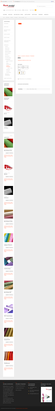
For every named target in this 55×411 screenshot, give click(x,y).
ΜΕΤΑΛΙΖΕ (10, 14)
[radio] (20, 67)
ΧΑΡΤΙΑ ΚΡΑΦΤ (27, 14)
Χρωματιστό (7, 363)
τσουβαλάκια (8, 58)
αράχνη (5, 244)
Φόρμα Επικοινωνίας (20, 386)
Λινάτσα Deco (7, 268)
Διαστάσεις (20, 64)
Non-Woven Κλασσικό (9, 150)
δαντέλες (7, 48)
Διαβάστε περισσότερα (9, 153)
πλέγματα (7, 56)
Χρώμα (19, 70)
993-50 (5, 174)
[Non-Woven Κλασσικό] (8, 92)
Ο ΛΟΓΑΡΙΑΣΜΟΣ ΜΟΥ (9, 10)
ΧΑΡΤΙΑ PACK (34, 14)
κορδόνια (7, 49)
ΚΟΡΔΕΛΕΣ (46, 14)
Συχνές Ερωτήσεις (20, 388)
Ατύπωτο (6, 198)
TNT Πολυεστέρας (8, 316)
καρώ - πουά (10, 68)
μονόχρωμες (8, 51)
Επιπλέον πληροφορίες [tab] (23, 84)
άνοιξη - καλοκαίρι (21, 17)
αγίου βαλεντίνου (8, 64)
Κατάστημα (7, 17)
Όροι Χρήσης (18, 390)
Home (4, 17)
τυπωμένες (16, 17)
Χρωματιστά (7, 339)
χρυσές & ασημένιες (7, 74)
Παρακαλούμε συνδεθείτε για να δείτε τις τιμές (24, 60)
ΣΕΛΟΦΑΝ (5, 14)
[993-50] (8, 107)
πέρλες (6, 54)
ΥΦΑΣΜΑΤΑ (40, 14)
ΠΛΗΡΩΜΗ (26, 10)
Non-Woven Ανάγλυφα (9, 221)
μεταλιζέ (6, 26)
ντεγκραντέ (7, 53)
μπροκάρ (8, 69)
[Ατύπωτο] (8, 122)
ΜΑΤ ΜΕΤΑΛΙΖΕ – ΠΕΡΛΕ (18, 14)
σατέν (6, 46)
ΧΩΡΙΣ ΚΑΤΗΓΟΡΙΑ (8, 78)
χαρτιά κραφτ (7, 34)
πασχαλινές (8, 72)
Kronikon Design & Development (22, 408)
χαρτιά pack (6, 37)
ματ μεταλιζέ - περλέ (7, 30)
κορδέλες (11, 17)
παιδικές (8, 71)
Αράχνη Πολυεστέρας (9, 245)
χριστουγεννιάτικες (9, 61)
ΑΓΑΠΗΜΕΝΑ (19, 10)
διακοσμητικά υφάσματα (7, 41)
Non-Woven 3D (7, 292)
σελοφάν (6, 23)
